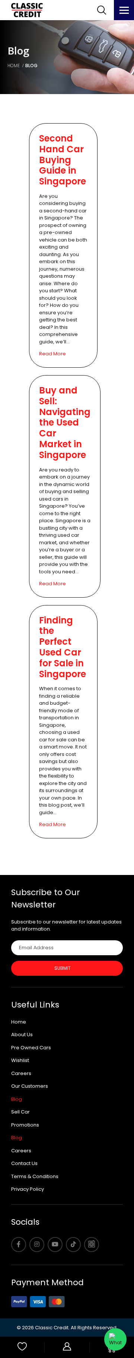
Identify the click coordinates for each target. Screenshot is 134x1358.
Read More (52, 353)
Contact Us (24, 1163)
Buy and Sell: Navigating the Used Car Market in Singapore (64, 422)
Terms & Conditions (34, 1176)
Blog (16, 1099)
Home (18, 1021)
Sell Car (20, 1111)
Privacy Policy (27, 1189)
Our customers (29, 1086)
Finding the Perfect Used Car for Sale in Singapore (62, 647)
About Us (22, 1034)
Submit (62, 968)
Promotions (25, 1124)
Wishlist (20, 1060)
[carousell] (91, 1244)
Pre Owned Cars (31, 1047)
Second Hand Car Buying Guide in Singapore (62, 159)
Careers (21, 1073)
